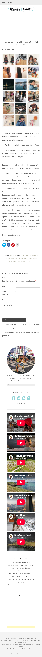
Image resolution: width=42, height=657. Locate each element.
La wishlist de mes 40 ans (21, 562)
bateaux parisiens (30, 168)
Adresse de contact (9, 293)
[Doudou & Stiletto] (21, 17)
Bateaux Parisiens (11, 258)
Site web (5, 300)
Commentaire (7, 305)
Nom (4, 286)
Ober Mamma (21, 262)
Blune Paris (23, 258)
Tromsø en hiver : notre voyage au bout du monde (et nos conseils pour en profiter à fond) (21, 568)
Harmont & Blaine (23, 205)
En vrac (13, 255)
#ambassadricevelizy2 (30, 255)
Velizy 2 (15, 177)
